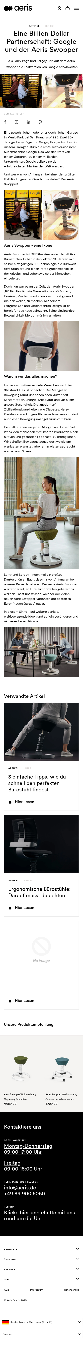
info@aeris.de (20, 1187)
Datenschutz (71, 1289)
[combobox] (41, 1322)
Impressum (36, 1289)
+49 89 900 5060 (24, 1193)
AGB (6, 1289)
